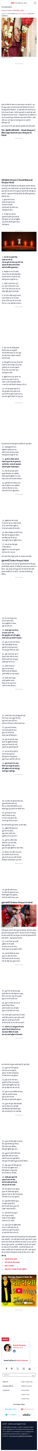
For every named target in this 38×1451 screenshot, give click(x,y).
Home (4, 10)
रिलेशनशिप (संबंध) (18, 10)
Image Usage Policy (27, 1382)
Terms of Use (25, 1394)
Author (5, 1339)
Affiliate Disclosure (26, 1386)
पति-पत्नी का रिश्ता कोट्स (12, 1262)
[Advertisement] (19, 85)
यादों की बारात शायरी (11, 1259)
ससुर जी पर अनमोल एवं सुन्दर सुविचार (16, 1269)
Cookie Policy (25, 1398)
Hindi (9, 10)
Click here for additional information (20, 1436)
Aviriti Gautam (22, 13)
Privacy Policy (25, 1390)
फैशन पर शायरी (9, 1266)
